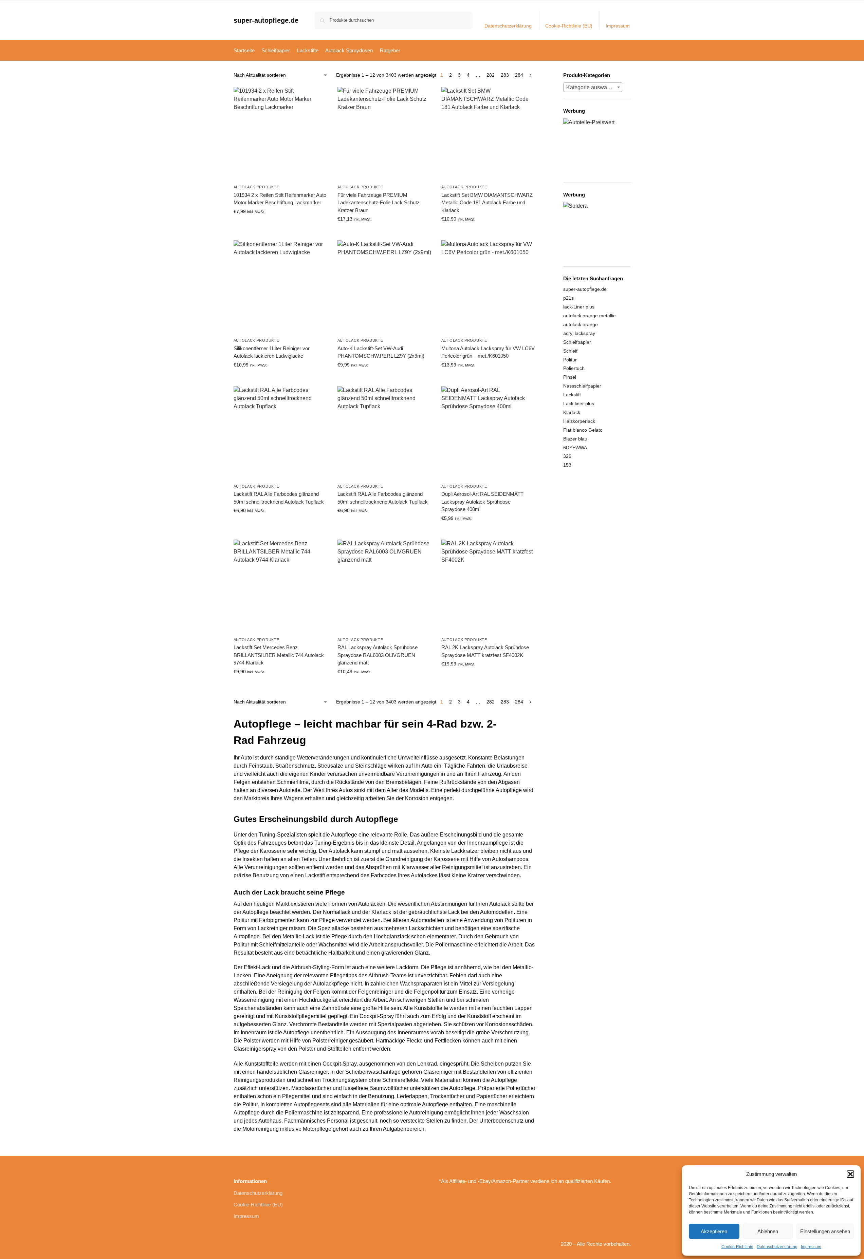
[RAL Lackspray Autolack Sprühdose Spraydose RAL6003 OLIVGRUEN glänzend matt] (384, 586)
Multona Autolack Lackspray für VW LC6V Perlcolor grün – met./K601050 (488, 352)
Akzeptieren (714, 1231)
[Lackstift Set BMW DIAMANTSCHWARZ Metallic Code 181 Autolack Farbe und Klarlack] (488, 134)
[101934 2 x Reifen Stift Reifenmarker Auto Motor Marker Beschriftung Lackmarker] (280, 134)
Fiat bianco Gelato (583, 430)
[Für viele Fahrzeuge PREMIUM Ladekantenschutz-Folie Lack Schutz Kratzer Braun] (384, 134)
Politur (570, 359)
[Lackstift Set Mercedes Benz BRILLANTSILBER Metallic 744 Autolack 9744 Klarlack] (280, 586)
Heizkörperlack (579, 421)
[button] (850, 1174)
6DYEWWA (575, 447)
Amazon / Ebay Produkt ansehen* (280, 226)
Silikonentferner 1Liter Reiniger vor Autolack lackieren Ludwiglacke (272, 352)
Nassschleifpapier (582, 386)
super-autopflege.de (266, 20)
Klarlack (571, 412)
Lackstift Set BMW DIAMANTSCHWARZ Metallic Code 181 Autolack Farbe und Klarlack (487, 202)
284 (519, 75)
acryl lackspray (579, 333)
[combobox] (592, 87)
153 (567, 465)
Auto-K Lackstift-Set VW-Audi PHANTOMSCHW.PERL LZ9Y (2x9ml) (380, 352)
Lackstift (572, 394)
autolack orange (580, 324)
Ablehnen (767, 1231)
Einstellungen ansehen (825, 1231)
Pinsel (569, 377)
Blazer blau (575, 438)
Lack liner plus (578, 403)
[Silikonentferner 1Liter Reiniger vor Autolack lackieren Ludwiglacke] (280, 287)
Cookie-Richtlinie (737, 1246)
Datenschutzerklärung (777, 1246)
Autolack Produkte (256, 187)
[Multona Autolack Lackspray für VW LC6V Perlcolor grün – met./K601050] (488, 287)
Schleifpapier (577, 342)
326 (567, 456)
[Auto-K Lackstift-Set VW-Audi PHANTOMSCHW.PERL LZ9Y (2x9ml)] (384, 287)
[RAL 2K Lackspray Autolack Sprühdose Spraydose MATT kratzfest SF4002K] (488, 586)
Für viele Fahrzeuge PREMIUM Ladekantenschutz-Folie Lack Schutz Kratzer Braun (378, 202)
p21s (568, 298)
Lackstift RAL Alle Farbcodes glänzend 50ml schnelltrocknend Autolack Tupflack (279, 498)
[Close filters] (537, 76)
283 (505, 75)
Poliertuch (574, 368)
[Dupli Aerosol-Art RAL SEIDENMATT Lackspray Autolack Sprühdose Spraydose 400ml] (488, 433)
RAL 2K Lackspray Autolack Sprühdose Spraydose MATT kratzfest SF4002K (485, 651)
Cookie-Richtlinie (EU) (568, 26)
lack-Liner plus (578, 306)
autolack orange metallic (589, 315)
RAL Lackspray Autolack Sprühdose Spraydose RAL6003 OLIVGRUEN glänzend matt (377, 654)
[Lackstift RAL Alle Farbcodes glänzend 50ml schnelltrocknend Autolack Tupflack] (280, 433)
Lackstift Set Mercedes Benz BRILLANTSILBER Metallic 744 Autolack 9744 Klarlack (279, 654)
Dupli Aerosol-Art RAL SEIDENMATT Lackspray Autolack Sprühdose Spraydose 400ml (482, 501)
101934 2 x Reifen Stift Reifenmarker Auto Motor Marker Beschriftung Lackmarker (280, 199)
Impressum (811, 1246)
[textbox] (593, 87)
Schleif (570, 351)
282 (490, 75)
